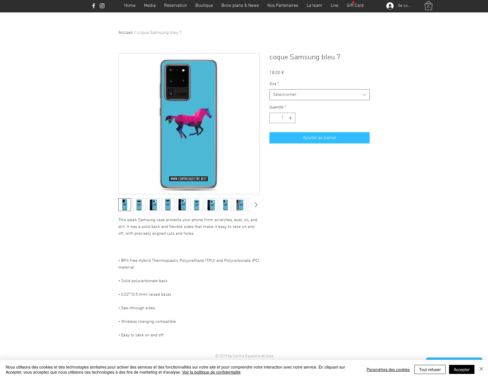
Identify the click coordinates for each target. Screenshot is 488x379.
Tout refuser (430, 369)
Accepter (462, 369)
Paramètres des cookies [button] (388, 369)
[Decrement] (273, 118)
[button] (428, 5)
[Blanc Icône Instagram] (102, 6)
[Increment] (291, 118)
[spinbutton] (282, 118)
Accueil (125, 33)
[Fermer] (481, 369)
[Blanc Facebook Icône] (93, 6)
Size (274, 84)
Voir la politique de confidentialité (211, 372)
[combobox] (319, 94)
